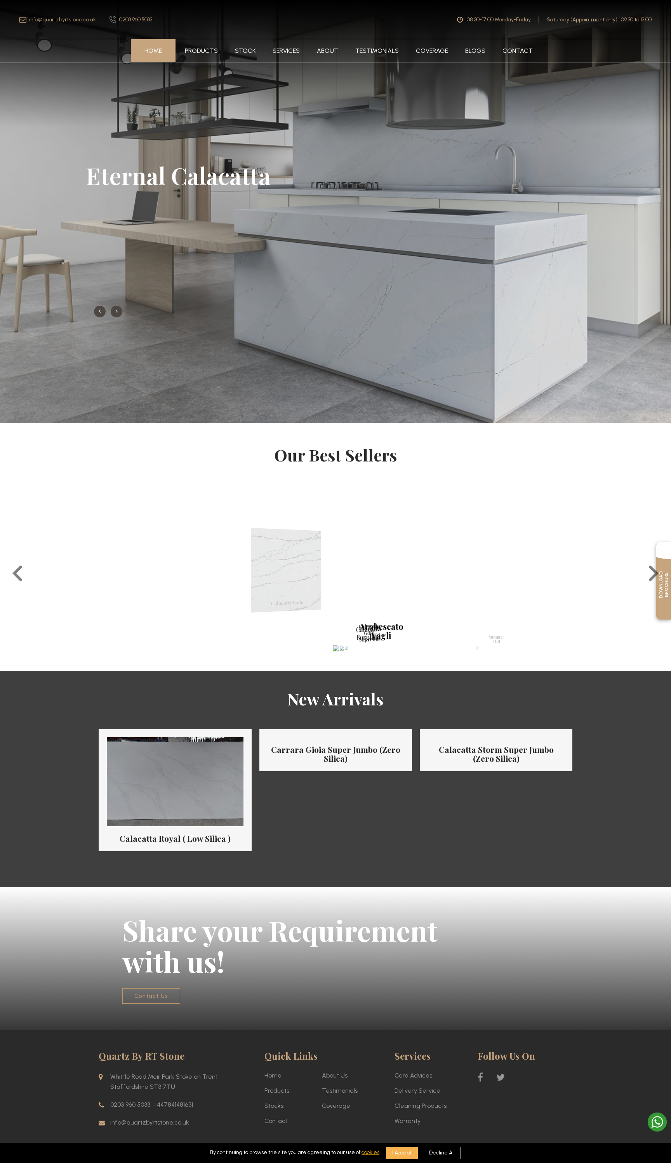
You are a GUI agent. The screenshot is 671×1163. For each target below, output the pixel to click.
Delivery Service (417, 1045)
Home (153, 50)
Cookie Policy (556, 1108)
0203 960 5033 (135, 19)
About (327, 50)
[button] (17, 529)
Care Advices (413, 1030)
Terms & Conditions (510, 1108)
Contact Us (151, 950)
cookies (370, 1152)
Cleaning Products (421, 1060)
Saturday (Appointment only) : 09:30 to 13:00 (599, 19)
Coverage (432, 50)
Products (201, 50)
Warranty (408, 1075)
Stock (245, 50)
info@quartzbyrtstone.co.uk (62, 19)
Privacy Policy (464, 1108)
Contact (517, 50)
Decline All (442, 1152)
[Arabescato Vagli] (335, 602)
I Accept (402, 1152)
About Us (335, 1030)
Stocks (273, 1060)
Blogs (475, 50)
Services (286, 50)
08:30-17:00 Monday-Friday (499, 19)
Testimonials (377, 50)
